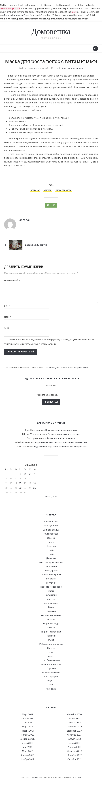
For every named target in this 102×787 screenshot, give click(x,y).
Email (7, 317)
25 (34, 488)
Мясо (51, 607)
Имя (7, 306)
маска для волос (63, 190)
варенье (51, 538)
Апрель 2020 (27, 718)
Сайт (6, 328)
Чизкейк (51, 689)
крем (51, 591)
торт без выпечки (51, 660)
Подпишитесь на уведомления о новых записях (31, 344)
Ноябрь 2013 (27, 735)
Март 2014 (27, 726)
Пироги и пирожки (51, 632)
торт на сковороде (51, 664)
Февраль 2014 (74, 726)
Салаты (51, 648)
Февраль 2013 (74, 751)
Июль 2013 (27, 743)
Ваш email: (51, 385)
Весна (51, 542)
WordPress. (38, 777)
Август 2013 (74, 739)
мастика (51, 599)
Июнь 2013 (74, 743)
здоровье (35, 190)
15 (20, 483)
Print (52, 205)
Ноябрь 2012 (27, 759)
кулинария (51, 595)
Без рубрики (51, 525)
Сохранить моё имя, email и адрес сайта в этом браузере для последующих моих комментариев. (51, 339)
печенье (51, 627)
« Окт (47, 496)
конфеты (51, 578)
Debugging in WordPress (16, 15)
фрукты (51, 680)
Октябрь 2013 (74, 735)
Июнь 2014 (74, 718)
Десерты (51, 558)
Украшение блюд (51, 672)
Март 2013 (27, 751)
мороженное (51, 603)
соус (51, 652)
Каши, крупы (51, 570)
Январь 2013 (27, 755)
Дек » (54, 496)
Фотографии (51, 676)
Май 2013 (27, 747)
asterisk (34, 68)
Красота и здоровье (72, 68)
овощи (51, 619)
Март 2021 (27, 714)
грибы (51, 550)
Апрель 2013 (74, 747)
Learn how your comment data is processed (66, 367)
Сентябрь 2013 (27, 739)
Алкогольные (51, 521)
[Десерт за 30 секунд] (15, 245)
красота (47, 190)
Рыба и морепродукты (51, 644)
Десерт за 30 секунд (36, 245)
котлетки (51, 583)
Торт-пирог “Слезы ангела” (61, 438)
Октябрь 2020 (74, 714)
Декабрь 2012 (74, 755)
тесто (51, 656)
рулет (51, 640)
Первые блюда (51, 623)
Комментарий (12, 280)
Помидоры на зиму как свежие (61, 430)
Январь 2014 (27, 731)
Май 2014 (28, 722)
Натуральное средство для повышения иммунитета (60, 442)
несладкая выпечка (51, 615)
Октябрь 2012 (74, 759)
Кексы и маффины (51, 574)
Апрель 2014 (74, 722)
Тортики (51, 668)
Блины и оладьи (51, 530)
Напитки (51, 611)
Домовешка (51, 31)
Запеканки (51, 566)
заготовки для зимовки (51, 562)
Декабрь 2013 (74, 731)
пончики (51, 636)
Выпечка (51, 546)
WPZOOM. (77, 777)
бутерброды (51, 534)
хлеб (51, 684)
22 (20, 488)
